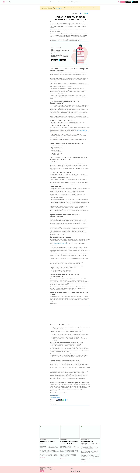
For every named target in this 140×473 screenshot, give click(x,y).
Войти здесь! (58, 8)
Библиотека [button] (59, 1)
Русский (122, 1)
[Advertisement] (70, 313)
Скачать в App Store (54, 395)
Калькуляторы (66, 1)
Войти (80, 1)
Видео (72, 468)
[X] (83, 13)
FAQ (71, 467)
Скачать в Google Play (55, 397)
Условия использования (45, 468)
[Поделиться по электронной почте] (78, 13)
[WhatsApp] (85, 13)
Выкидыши (52, 163)
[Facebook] (81, 13)
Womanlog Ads (74, 1)
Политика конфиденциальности (46, 467)
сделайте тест (67, 131)
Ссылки (51, 401)
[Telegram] (87, 13)
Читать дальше (42, 457)
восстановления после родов (60, 243)
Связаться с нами (75, 469)
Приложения (52, 1)
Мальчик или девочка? (87, 441)
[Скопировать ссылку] (89, 13)
